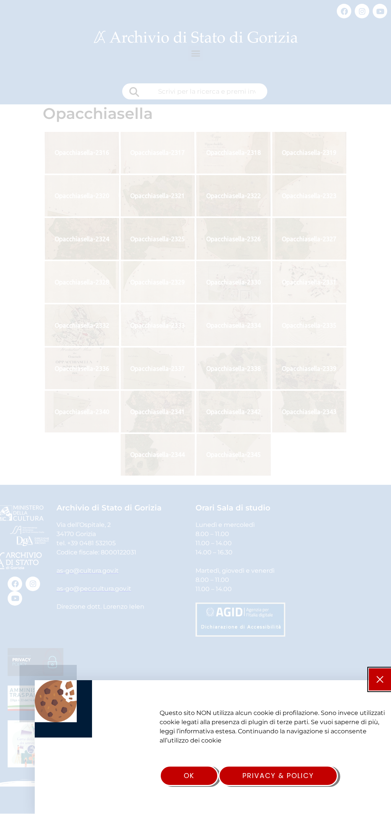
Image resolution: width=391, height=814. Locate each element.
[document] (195, 407)
